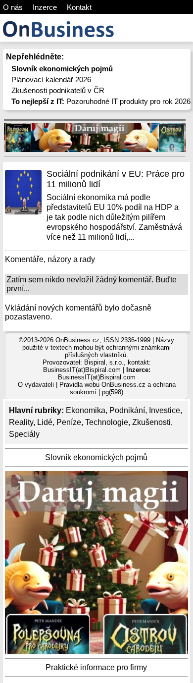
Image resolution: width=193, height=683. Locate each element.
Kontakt (79, 7)
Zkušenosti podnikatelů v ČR (57, 90)
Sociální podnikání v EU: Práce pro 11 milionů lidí (116, 179)
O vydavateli (36, 384)
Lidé (44, 422)
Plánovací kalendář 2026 (51, 79)
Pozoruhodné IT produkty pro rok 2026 (101, 101)
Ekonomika (85, 410)
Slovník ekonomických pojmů (96, 457)
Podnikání (127, 410)
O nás (13, 7)
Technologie (106, 422)
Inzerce (45, 7)
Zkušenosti (151, 422)
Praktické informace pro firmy (96, 667)
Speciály (24, 434)
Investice (164, 410)
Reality (21, 422)
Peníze (68, 422)
